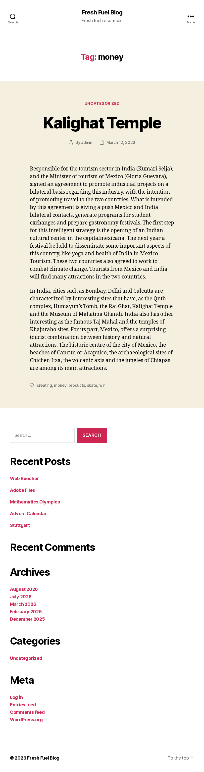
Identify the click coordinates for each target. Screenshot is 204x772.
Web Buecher (24, 478)
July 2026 (21, 596)
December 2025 (27, 619)
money (60, 385)
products (76, 385)
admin (86, 142)
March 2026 (23, 604)
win (102, 385)
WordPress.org (26, 719)
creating (44, 385)
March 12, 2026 (120, 142)
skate (92, 385)
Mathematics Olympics (35, 501)
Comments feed (27, 712)
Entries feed (23, 704)
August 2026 (24, 589)
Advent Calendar (28, 513)
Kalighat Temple (102, 122)
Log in (16, 697)
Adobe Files (22, 490)
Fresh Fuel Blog (102, 12)
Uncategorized (102, 103)
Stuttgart (20, 525)
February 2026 (26, 611)
